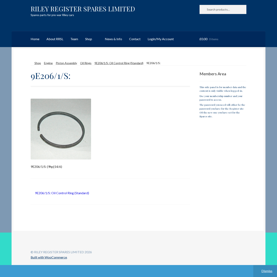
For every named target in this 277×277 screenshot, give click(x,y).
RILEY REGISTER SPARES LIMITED (83, 8)
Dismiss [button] (266, 271)
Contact (135, 39)
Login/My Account (161, 39)
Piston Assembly (66, 63)
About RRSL (54, 39)
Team (74, 39)
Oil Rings (85, 63)
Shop (88, 39)
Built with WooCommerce (49, 257)
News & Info (113, 39)
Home (35, 39)
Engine (48, 63)
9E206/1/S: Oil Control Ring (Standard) (118, 63)
